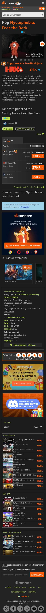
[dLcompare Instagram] (19, 608)
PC (7, 118)
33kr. (37, 156)
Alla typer (8, 129)
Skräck (15, 297)
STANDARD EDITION (25, 129)
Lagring (7, 329)
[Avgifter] (37, 146)
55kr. (37, 177)
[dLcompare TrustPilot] (26, 608)
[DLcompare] (23, 582)
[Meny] (43, 3)
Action (17, 294)
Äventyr (24, 294)
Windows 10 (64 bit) (16, 317)
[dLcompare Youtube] (33, 608)
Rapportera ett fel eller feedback (28, 187)
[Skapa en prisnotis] (42, 44)
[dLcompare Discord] (40, 608)
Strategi (7, 297)
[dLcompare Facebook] (12, 608)
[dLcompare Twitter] (6, 608)
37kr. (37, 167)
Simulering (34, 294)
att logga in (24, 207)
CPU (6, 320)
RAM (6, 323)
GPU (6, 326)
